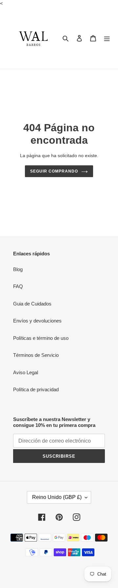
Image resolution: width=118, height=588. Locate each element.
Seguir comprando (54, 171)
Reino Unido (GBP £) (57, 497)
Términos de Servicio (36, 355)
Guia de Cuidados (32, 303)
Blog (18, 269)
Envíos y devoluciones (37, 320)
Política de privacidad (36, 389)
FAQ (18, 286)
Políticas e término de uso (41, 338)
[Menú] (107, 38)
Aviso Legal (25, 372)
